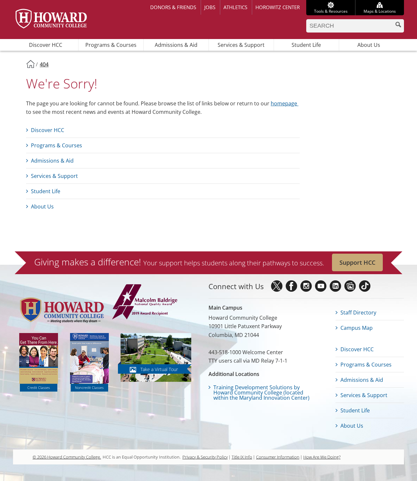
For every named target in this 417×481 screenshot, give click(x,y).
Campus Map (356, 327)
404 (44, 64)
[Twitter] (276, 286)
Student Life (306, 44)
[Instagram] (306, 286)
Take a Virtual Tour (159, 369)
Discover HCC (45, 44)
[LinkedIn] (335, 286)
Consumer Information (277, 457)
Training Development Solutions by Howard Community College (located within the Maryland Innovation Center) (261, 392)
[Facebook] (291, 286)
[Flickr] (350, 286)
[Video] (320, 286)
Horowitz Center (277, 7)
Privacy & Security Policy (205, 457)
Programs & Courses (111, 44)
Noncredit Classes (89, 387)
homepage (284, 103)
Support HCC (357, 262)
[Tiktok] (364, 286)
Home (30, 64)
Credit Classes (38, 387)
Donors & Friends (173, 7)
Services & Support (241, 44)
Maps (380, 11)
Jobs (209, 7)
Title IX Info (242, 457)
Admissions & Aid (176, 44)
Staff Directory (358, 312)
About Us (368, 44)
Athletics (235, 7)
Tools (331, 11)
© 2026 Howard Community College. (67, 457)
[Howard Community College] (51, 18)
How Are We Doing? (321, 457)
